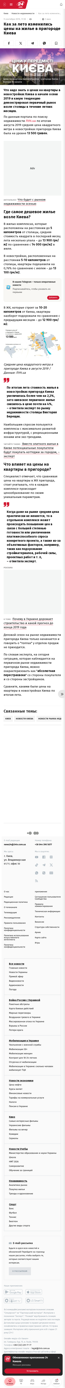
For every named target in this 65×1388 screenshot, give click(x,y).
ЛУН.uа (31, 121)
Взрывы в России (18, 1025)
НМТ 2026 (14, 1161)
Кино (12, 1116)
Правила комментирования (44, 905)
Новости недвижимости (23, 14)
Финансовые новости (20, 1093)
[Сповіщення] (61, 4)
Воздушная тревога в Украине (24, 1017)
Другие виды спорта (19, 1225)
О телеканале (10, 907)
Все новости (16, 963)
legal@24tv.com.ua (41, 1348)
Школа (12, 1157)
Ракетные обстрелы (19, 1004)
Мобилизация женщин (20, 1053)
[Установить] (32, 1364)
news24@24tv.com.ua (15, 844)
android (13, 1292)
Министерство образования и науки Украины (32, 1153)
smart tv (13, 1300)
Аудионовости (16, 985)
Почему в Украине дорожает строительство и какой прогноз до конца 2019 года (28, 623)
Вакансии (39, 922)
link (36, 857)
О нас (6, 892)
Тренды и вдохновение (21, 1193)
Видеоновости (16, 981)
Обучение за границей (20, 1170)
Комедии (13, 1134)
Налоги (13, 1102)
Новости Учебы (18, 1148)
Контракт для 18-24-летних (23, 1057)
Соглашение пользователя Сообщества (48, 898)
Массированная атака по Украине (26, 1021)
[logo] (20, 4)
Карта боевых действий (21, 1008)
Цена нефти (15, 1084)
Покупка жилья (17, 1189)
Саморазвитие (16, 1166)
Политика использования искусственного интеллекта (16, 938)
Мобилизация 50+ (18, 1049)
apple (35, 1292)
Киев (6, 14)
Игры (37, 943)
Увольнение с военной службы (25, 1044)
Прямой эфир (16, 976)
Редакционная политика (16, 902)
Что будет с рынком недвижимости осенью (24, 202)
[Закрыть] (58, 1357)
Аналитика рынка (18, 1185)
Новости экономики (21, 1080)
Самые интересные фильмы (23, 1121)
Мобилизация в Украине (24, 1040)
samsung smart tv (35, 1300)
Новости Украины (18, 972)
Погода (12, 989)
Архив (38, 932)
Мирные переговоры (20, 1013)
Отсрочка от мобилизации (22, 1062)
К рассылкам (19, 1271)
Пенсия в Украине (18, 1106)
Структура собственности (47, 927)
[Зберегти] (56, 43)
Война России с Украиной (24, 1000)
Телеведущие (10, 913)
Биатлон (13, 1221)
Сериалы (13, 1138)
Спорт (12, 1204)
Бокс (11, 1208)
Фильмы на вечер (18, 1129)
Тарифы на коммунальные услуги (26, 1097)
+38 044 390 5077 (43, 844)
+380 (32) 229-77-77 (22, 1345)
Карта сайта (40, 938)
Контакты (39, 917)
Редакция (8, 897)
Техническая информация (47, 911)
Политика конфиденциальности (14, 929)
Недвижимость (18, 1180)
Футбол (13, 1212)
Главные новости (18, 968)
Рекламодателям (12, 918)
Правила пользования (15, 923)
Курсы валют (15, 1089)
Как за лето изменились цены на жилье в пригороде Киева (49, 14)
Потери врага (16, 1030)
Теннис (12, 1217)
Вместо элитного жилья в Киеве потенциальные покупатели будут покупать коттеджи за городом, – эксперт (32, 450)
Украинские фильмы (19, 1125)
